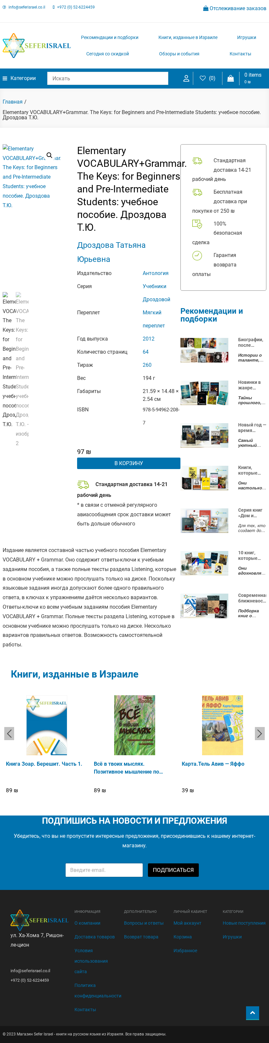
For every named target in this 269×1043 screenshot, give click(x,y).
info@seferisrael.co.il (27, 7)
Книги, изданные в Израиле (187, 37)
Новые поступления (244, 923)
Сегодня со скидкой (107, 53)
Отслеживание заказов (237, 8)
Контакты (240, 53)
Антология (156, 273)
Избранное (185, 950)
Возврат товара (141, 936)
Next (260, 733)
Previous (9, 733)
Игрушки (246, 37)
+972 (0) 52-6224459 (76, 7)
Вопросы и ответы (144, 923)
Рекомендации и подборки (109, 37)
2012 (149, 339)
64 (146, 352)
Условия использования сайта (91, 961)
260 (147, 365)
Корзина (183, 936)
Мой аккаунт (187, 923)
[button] (49, 155)
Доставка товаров (94, 936)
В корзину (128, 463)
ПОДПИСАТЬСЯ (173, 870)
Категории (23, 78)
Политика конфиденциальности (97, 990)
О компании (87, 923)
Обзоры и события (179, 53)
